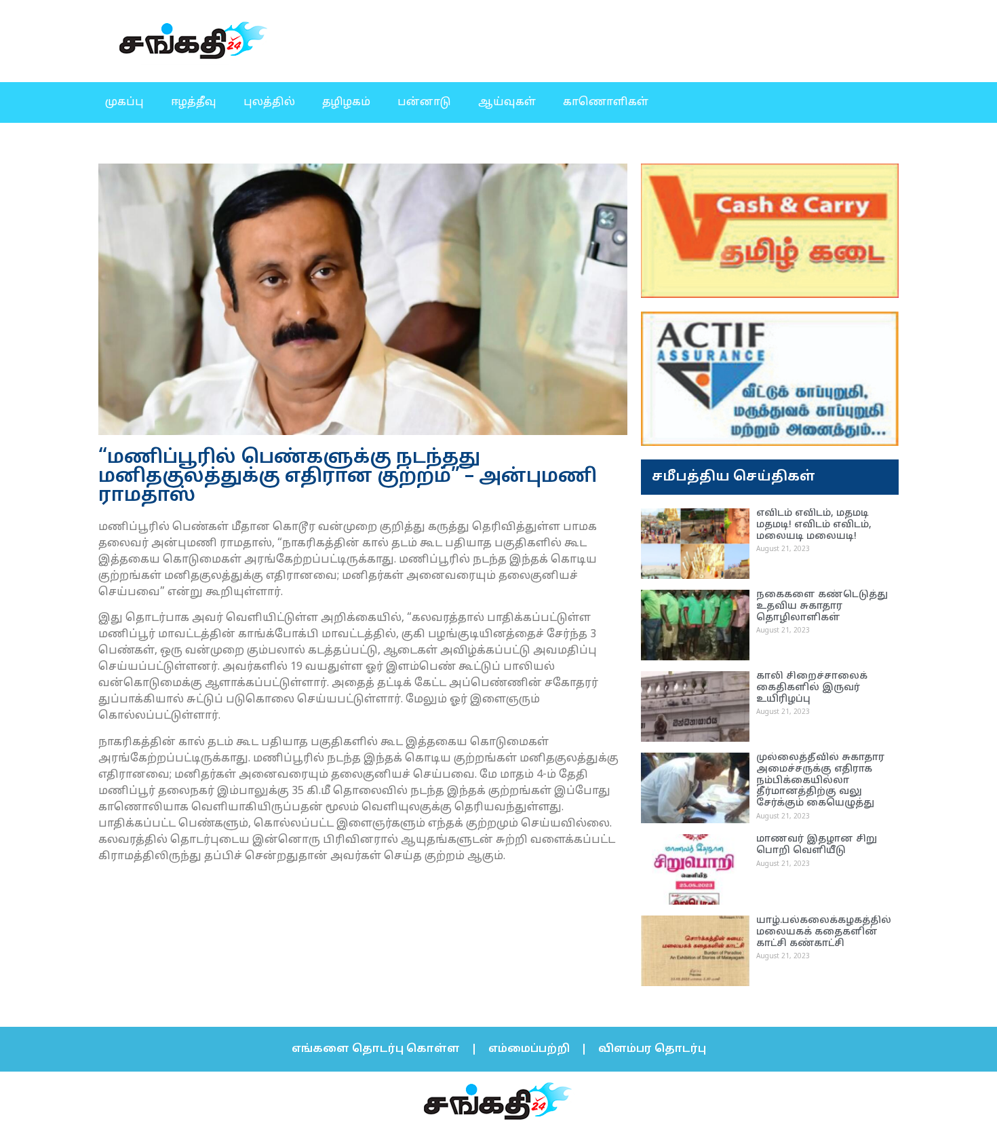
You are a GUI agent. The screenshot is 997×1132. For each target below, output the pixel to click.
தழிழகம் (346, 102)
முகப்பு (124, 102)
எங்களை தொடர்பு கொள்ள (376, 1049)
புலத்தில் (269, 102)
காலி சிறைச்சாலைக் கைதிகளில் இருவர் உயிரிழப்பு (811, 688)
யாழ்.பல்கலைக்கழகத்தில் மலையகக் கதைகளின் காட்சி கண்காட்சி (823, 932)
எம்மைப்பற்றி (529, 1049)
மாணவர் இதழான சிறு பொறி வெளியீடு (816, 844)
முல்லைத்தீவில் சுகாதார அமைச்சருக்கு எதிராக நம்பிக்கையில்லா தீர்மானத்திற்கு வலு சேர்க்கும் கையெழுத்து (820, 780)
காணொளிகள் (605, 102)
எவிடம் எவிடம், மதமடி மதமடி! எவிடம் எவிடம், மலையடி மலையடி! (814, 525)
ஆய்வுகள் (507, 102)
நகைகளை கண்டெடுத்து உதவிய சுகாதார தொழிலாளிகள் (822, 606)
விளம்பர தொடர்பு (652, 1049)
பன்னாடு (424, 102)
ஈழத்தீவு (193, 102)
